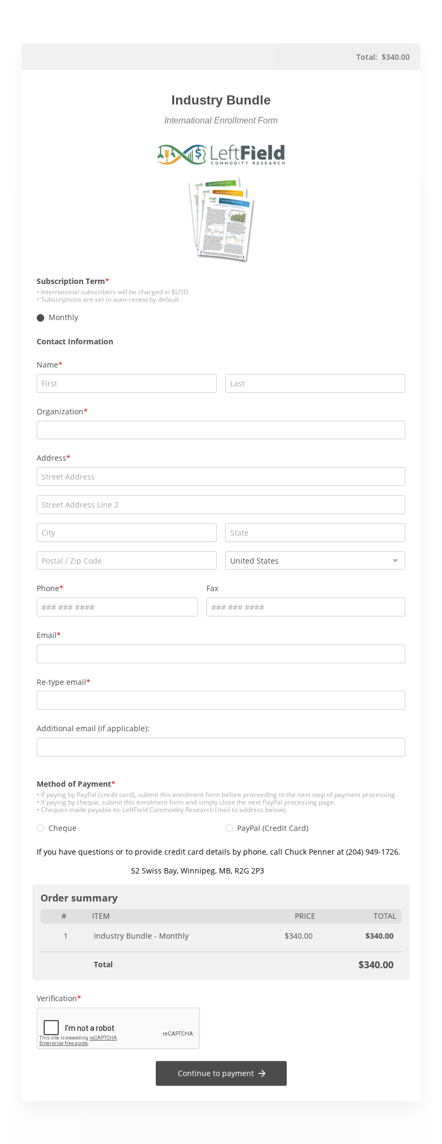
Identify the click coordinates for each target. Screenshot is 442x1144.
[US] (315, 560)
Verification (57, 998)
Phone (48, 588)
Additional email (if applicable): (93, 728)
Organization (60, 411)
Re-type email (61, 682)
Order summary (79, 897)
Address (51, 458)
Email (47, 635)
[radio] (40, 318)
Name (47, 364)
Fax (212, 588)
